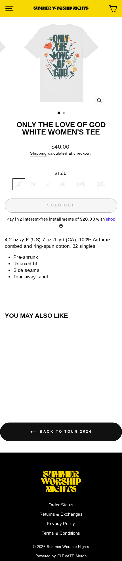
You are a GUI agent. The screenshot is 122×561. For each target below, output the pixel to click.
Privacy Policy (61, 523)
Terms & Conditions (61, 533)
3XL (100, 184)
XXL (80, 184)
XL (63, 184)
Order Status (61, 504)
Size (61, 173)
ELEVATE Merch (72, 556)
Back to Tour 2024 (65, 432)
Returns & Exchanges (61, 514)
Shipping (38, 153)
